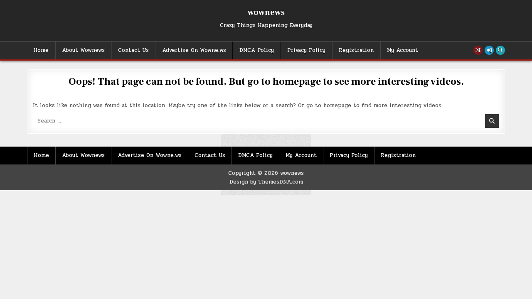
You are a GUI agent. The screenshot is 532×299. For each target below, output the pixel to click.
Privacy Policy (306, 50)
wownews (266, 12)
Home (41, 50)
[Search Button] (500, 50)
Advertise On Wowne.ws (194, 50)
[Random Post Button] (478, 50)
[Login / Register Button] (489, 50)
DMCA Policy (256, 50)
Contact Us (133, 50)
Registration (356, 50)
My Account (402, 50)
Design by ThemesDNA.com (266, 182)
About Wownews (83, 50)
